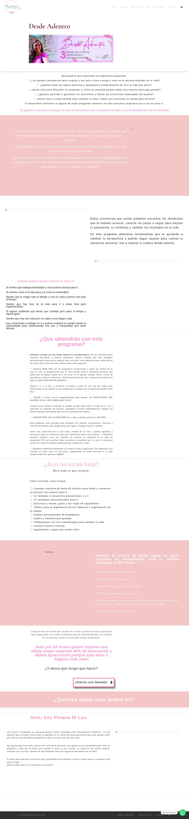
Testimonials (159, 7)
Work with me (137, 7)
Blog (148, 7)
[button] (93, 682)
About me (123, 7)
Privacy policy (145, 815)
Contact (171, 7)
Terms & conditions (125, 815)
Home (114, 7)
